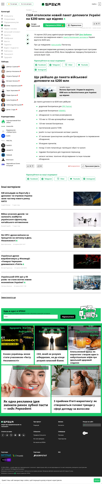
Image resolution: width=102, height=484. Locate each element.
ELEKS (8, 136)
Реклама (61, 435)
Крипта (7, 35)
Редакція (36, 425)
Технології (8, 54)
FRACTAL (9, 141)
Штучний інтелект (12, 32)
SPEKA (7, 467)
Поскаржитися (75, 166)
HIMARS (62, 110)
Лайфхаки (8, 38)
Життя (7, 41)
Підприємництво (11, 22)
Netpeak (9, 155)
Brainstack (9, 160)
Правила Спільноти (39, 435)
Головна (29, 10)
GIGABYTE (9, 150)
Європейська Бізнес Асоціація (13, 164)
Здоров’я (8, 57)
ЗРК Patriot (66, 106)
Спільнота (8, 16)
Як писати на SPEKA (39, 442)
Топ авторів (13, 4)
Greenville (9, 126)
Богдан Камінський (35, 25)
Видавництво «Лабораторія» (11, 131)
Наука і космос (10, 28)
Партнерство (62, 439)
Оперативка (9, 19)
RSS (59, 452)
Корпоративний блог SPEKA (13, 121)
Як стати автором (26, 4)
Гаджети (7, 44)
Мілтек (34, 11)
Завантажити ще (8, 297)
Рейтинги (8, 51)
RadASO (9, 145)
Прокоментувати (92, 166)
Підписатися (76, 25)
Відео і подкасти (11, 48)
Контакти (61, 425)
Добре (97, 480)
